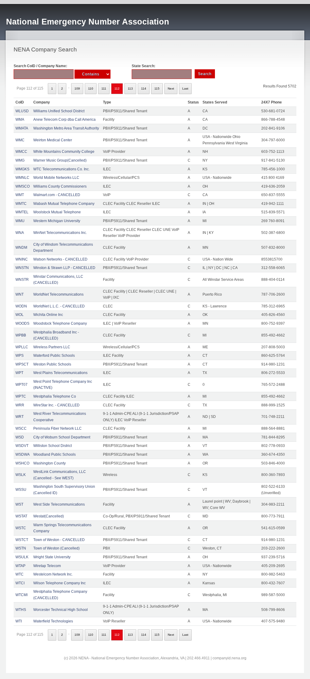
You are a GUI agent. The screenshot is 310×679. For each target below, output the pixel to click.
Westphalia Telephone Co (54, 396)
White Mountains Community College (63, 151)
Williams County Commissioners (60, 186)
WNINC (21, 259)
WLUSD (22, 111)
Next (171, 88)
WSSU (20, 489)
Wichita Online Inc (48, 315)
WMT (19, 195)
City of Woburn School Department (61, 437)
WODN (21, 306)
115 (157, 88)
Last (185, 88)
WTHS (20, 610)
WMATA (21, 128)
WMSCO (22, 186)
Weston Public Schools (52, 364)
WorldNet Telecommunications (58, 294)
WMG (20, 160)
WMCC (21, 151)
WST (19, 504)
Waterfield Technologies (53, 621)
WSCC (21, 428)
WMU (20, 221)
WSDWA (22, 454)
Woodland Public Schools (54, 454)
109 (77, 88)
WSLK (20, 475)
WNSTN (22, 268)
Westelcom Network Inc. (53, 574)
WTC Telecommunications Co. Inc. (61, 169)
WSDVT (21, 446)
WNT (19, 294)
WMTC (21, 204)
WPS (19, 355)
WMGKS (22, 169)
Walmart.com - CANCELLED (56, 195)
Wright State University (52, 557)
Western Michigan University (56, 221)
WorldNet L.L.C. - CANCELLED (59, 306)
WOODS (22, 323)
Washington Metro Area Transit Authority (66, 128)
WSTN (20, 548)
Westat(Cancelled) (48, 516)
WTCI (20, 583)
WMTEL (21, 212)
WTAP (20, 566)
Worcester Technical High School (60, 610)
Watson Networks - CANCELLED (60, 259)
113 (130, 88)
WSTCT (21, 540)
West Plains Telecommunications (60, 373)
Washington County (49, 463)
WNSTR (22, 279)
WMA (19, 119)
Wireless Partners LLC (51, 347)
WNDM (21, 247)
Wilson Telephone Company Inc (59, 583)
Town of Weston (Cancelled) (56, 548)
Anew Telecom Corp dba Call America (64, 119)
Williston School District (52, 446)
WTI (18, 621)
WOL (19, 315)
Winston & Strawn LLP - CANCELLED (64, 268)
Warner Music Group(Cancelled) (60, 160)
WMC (20, 140)
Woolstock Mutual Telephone (57, 212)
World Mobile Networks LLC (56, 177)
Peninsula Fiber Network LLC (57, 428)
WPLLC (21, 347)
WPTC (20, 396)
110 (90, 88)
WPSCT (21, 364)
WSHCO (22, 463)
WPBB (20, 335)
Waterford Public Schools (54, 355)
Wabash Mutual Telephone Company (63, 204)
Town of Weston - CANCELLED (59, 540)
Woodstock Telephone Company (60, 323)
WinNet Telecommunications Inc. (60, 233)
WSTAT (21, 516)
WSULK (21, 557)
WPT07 (21, 384)
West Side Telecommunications (59, 504)
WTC (19, 574)
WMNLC (22, 177)
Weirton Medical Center (52, 140)
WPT (19, 373)
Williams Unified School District (58, 111)
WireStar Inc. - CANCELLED (56, 405)
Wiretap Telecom (47, 566)
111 (103, 88)
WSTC (20, 528)
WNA (19, 233)
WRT (19, 417)
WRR (19, 405)
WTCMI (21, 595)
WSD (19, 437)
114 (143, 88)
